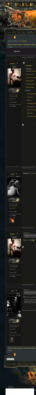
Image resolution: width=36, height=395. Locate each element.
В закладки (12, 0)
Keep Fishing (30, 97)
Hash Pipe (29, 100)
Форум (14, 32)
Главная (9, 32)
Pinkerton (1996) (29, 74)
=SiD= (12, 291)
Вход (25, 9)
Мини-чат (10, 387)
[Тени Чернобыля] (26, 6)
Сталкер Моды (29, 32)
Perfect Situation (30, 106)
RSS (32, 0)
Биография (29, 65)
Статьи (18, 32)
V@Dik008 (24, 41)
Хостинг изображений (26, 0)
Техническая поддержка (29, 44)
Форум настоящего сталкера (15, 44)
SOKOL (12, 174)
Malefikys (12, 63)
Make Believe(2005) (30, 84)
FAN (20, 41)
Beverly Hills (30, 113)
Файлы (23, 32)
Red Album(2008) (30, 87)
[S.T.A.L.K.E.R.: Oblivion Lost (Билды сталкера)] (18, 6)
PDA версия (18, 0)
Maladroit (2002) (29, 80)
